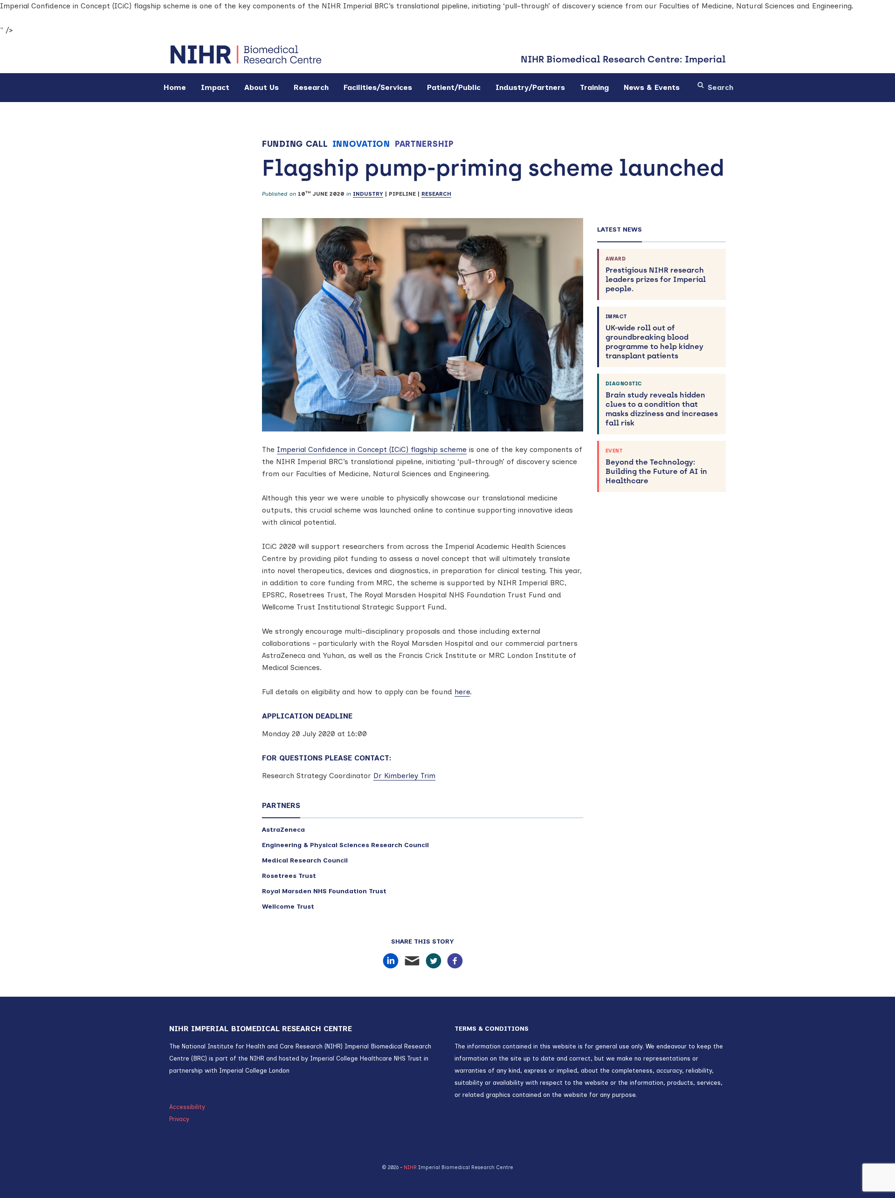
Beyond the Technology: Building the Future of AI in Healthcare (656, 466)
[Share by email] (412, 961)
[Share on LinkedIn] (391, 961)
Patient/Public (454, 87)
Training (594, 87)
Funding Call (295, 144)
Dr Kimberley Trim (404, 775)
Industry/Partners (530, 87)
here (462, 691)
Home (175, 87)
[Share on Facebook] (455, 961)
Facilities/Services (378, 87)
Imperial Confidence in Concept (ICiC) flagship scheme (372, 449)
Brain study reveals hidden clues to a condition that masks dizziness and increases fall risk (662, 404)
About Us (261, 87)
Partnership (424, 144)
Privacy (179, 1119)
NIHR (410, 1167)
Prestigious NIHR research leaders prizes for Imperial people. (656, 274)
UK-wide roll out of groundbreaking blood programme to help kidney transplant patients (654, 337)
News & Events (652, 87)
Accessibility (187, 1106)
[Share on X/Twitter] (433, 961)
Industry (368, 194)
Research (311, 87)
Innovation (361, 144)
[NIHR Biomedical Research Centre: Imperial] (246, 55)
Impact (215, 87)
